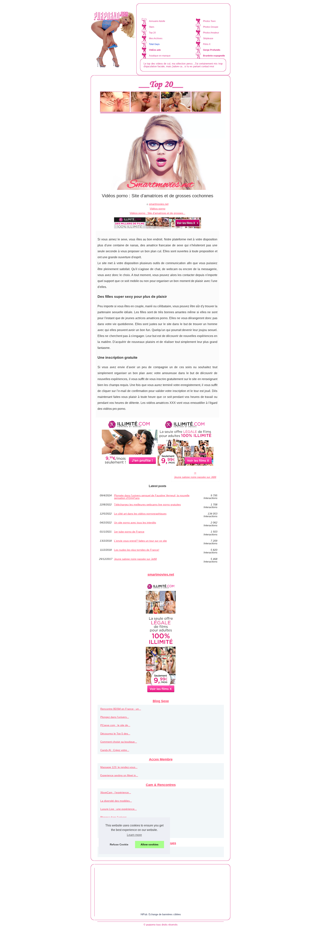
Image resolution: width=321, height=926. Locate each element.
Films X (206, 44)
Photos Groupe (210, 27)
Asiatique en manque (160, 55)
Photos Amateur (211, 32)
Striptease (208, 38)
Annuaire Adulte (157, 21)
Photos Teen (209, 21)
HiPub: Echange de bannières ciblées (161, 914)
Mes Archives (155, 38)
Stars (151, 27)
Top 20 (152, 32)
